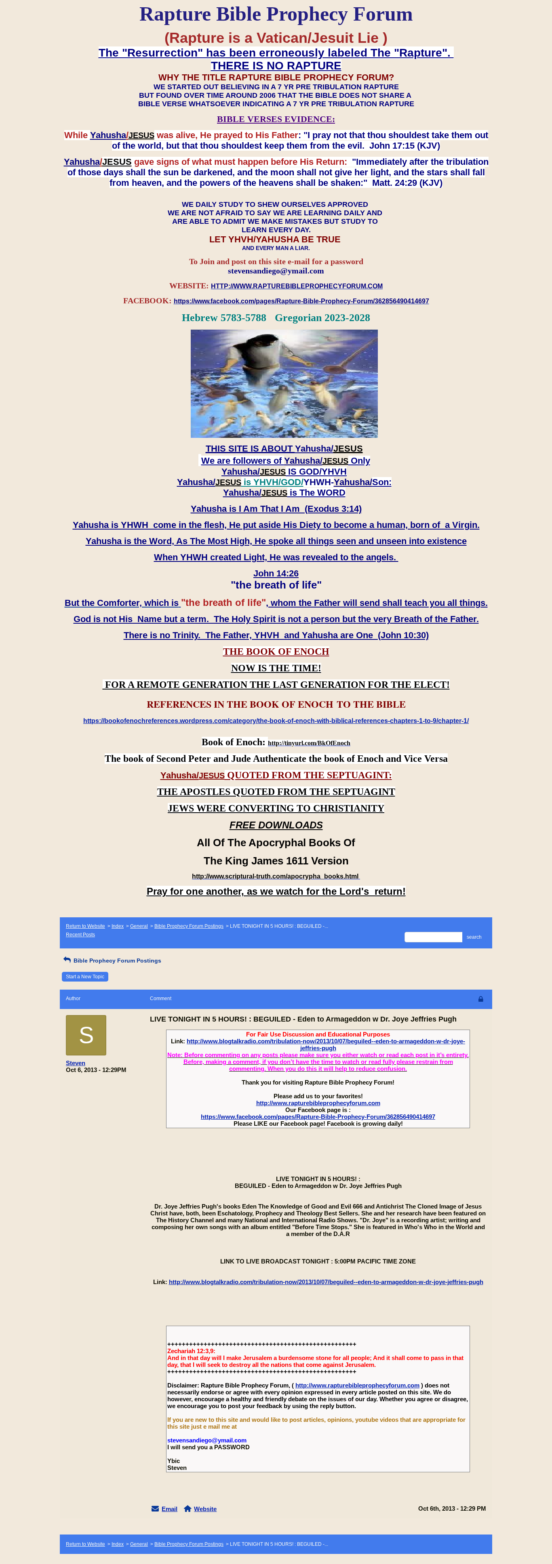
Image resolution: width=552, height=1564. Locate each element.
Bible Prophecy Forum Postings (188, 926)
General (139, 926)
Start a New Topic (85, 977)
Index (118, 926)
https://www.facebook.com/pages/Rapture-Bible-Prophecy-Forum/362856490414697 (318, 1116)
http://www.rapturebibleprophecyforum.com (318, 1102)
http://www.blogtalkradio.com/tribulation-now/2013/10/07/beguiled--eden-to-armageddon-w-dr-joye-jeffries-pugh (326, 1044)
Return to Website (85, 926)
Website (205, 1508)
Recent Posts (80, 935)
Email (169, 1508)
